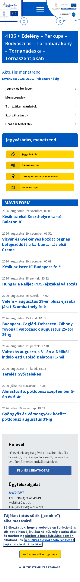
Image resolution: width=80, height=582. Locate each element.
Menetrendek (15, 97)
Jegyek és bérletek (18, 88)
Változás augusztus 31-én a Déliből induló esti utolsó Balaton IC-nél (35, 354)
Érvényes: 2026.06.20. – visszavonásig (30, 79)
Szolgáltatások (16, 115)
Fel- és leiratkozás (33, 470)
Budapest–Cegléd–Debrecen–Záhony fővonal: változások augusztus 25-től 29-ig (37, 329)
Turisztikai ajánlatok (21, 106)
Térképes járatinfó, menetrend (40, 176)
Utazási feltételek (18, 124)
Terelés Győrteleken (21, 374)
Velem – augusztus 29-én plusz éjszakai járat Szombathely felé (39, 304)
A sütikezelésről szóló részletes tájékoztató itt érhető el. (38, 542)
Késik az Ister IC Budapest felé (31, 266)
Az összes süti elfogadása (40, 554)
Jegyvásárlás (29, 154)
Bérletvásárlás (30, 165)
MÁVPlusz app (30, 187)
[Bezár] (24, 21)
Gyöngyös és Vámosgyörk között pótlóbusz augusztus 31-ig (34, 416)
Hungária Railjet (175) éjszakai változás (39, 284)
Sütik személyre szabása (41, 567)
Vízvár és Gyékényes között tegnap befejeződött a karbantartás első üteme (36, 244)
